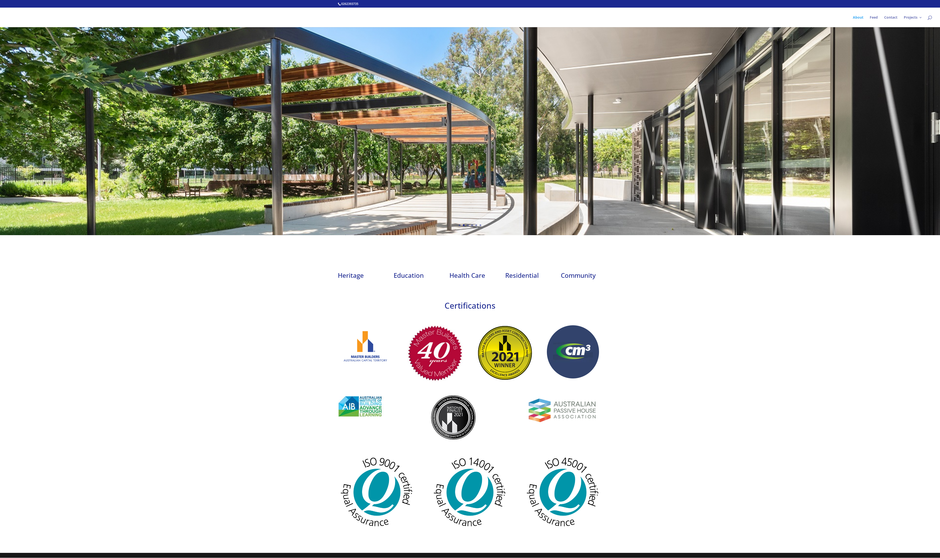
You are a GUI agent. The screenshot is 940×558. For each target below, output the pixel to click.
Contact (890, 18)
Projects (910, 18)
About (858, 18)
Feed (874, 18)
